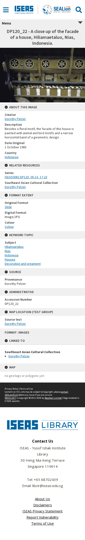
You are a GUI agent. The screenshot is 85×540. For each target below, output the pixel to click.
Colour (9, 227)
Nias (8, 251)
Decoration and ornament (23, 264)
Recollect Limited (53, 397)
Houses (10, 259)
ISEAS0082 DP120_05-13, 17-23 (26, 177)
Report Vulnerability (42, 517)
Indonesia (11, 157)
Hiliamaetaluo (14, 247)
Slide (8, 207)
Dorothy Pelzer (19, 356)
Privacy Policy (11, 388)
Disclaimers (42, 505)
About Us (42, 498)
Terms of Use (26, 388)
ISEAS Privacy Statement (42, 511)
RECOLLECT (10, 397)
